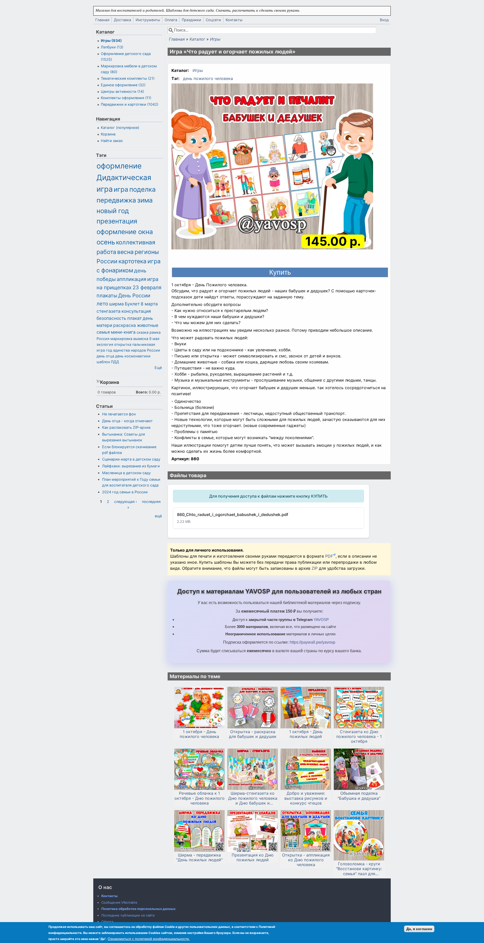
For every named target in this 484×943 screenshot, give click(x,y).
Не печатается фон (119, 414)
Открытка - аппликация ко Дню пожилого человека (306, 860)
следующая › (125, 501)
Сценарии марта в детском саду (131, 459)
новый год (113, 211)
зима (145, 200)
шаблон (103, 362)
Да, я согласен (419, 929)
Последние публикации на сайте (128, 915)
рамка (155, 332)
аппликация (131, 279)
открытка (122, 344)
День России (134, 295)
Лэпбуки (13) (112, 47)
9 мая (154, 338)
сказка (142, 332)
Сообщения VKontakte (119, 902)
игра (121, 189)
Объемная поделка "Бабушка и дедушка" (359, 796)
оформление (119, 165)
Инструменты (148, 20)
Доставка (122, 20)
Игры (215, 39)
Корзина (108, 134)
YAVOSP (321, 619)
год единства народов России (133, 350)
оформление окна (125, 232)
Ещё (158, 367)
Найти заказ (112, 140)
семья (103, 332)
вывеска (140, 338)
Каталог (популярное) (120, 127)
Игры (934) (111, 40)
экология (105, 344)
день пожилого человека (208, 78)
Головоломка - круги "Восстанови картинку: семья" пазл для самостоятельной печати (359, 869)
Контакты (234, 20)
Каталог (197, 39)
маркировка (121, 338)
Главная (102, 20)
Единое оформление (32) (123, 85)
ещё (158, 516)
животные (147, 325)
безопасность (111, 318)
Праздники (191, 20)
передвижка (116, 200)
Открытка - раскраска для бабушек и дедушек (253, 734)
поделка (142, 189)
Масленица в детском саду (126, 473)
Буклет (132, 303)
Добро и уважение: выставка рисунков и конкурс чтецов (305, 798)
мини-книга (123, 332)
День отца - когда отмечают (127, 421)
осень (106, 242)
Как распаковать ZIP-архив (126, 427)
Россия (103, 338)
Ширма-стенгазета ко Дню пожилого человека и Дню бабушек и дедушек (252, 798)
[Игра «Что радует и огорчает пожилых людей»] (272, 167)
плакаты (107, 295)
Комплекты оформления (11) (126, 98)
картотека (132, 261)
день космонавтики (132, 356)
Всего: (142, 392)
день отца (105, 356)
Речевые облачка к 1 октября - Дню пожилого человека (199, 798)
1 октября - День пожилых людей (306, 734)
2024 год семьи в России (125, 492)
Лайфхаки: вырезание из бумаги (131, 466)
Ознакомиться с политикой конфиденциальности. (149, 939)
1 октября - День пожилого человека (199, 734)
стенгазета (108, 311)
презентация (117, 221)
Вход (384, 20)
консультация (136, 311)
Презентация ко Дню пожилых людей (253, 857)
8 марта (149, 303)
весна (125, 251)
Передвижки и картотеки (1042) (129, 104)
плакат (134, 318)
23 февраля (147, 287)
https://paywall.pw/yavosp (312, 642)
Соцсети (213, 20)
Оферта (107, 922)
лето (102, 303)
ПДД (115, 362)
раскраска (124, 325)
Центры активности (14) (122, 91)
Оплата (171, 20)
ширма (116, 303)
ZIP (315, 568)
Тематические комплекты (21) (128, 78)
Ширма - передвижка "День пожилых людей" (199, 857)
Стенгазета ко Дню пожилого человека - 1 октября (359, 736)
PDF (329, 556)
